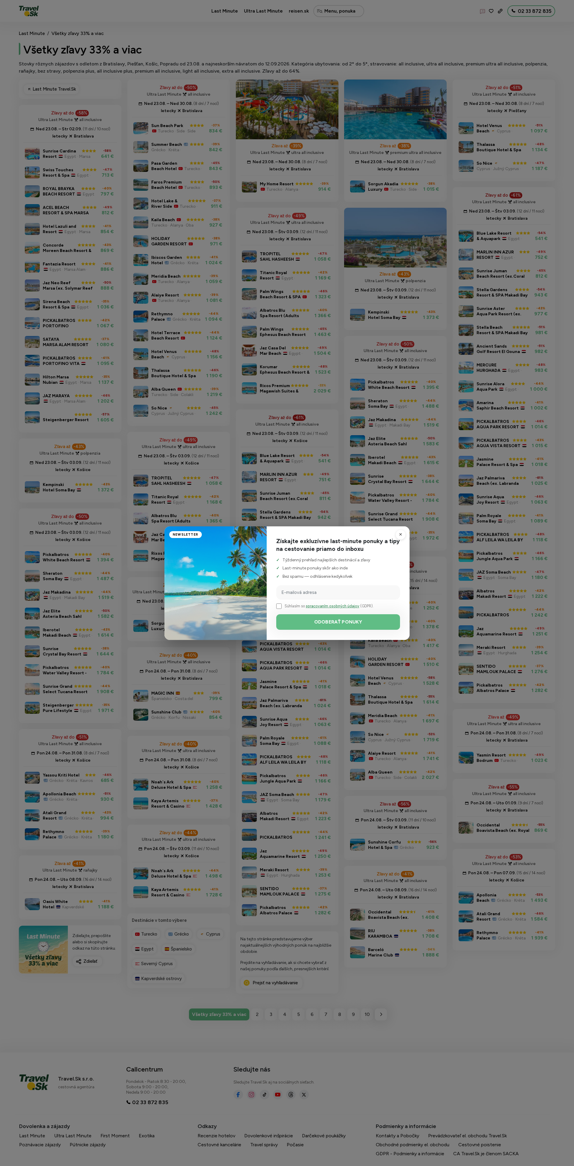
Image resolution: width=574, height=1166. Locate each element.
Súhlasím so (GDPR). (329, 606)
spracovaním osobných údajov (332, 606)
